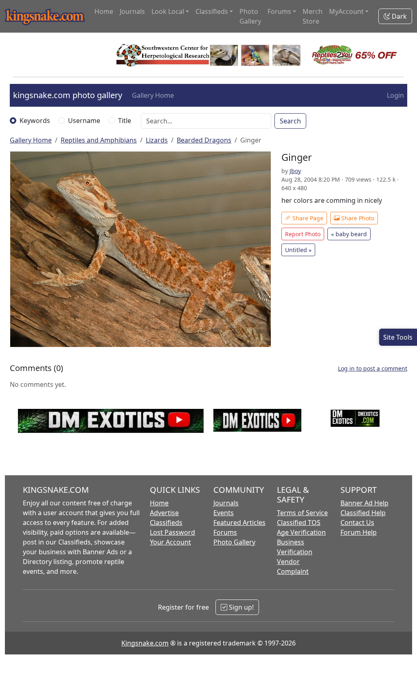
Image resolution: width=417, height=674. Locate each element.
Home (103, 11)
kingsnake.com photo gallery (67, 95)
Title (124, 120)
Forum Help (358, 532)
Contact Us (357, 522)
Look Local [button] (167, 11)
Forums (225, 532)
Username (84, 120)
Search (290, 120)
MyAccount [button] (346, 11)
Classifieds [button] (211, 11)
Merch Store (313, 16)
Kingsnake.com (145, 643)
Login (395, 95)
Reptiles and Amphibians (99, 140)
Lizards (157, 140)
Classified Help (363, 512)
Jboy (295, 171)
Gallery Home (153, 95)
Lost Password (172, 532)
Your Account (170, 542)
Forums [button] (279, 11)
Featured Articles (239, 522)
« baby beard (349, 234)
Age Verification (301, 532)
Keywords (35, 120)
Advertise (164, 512)
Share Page (307, 218)
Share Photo (357, 218)
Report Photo (302, 234)
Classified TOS (298, 522)
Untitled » (298, 250)
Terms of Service (302, 512)
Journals (132, 11)
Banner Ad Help (364, 502)
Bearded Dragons (204, 140)
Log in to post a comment (372, 368)
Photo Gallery (250, 16)
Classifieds (166, 522)
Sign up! (240, 607)
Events (223, 512)
